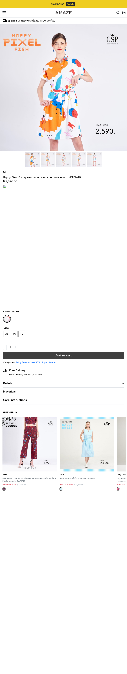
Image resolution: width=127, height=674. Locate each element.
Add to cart (63, 355)
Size (6, 328)
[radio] (7, 334)
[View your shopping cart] (124, 13)
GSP (5, 172)
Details (7, 383)
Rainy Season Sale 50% (28, 362)
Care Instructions (15, 400)
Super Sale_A (49, 362)
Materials (9, 391)
